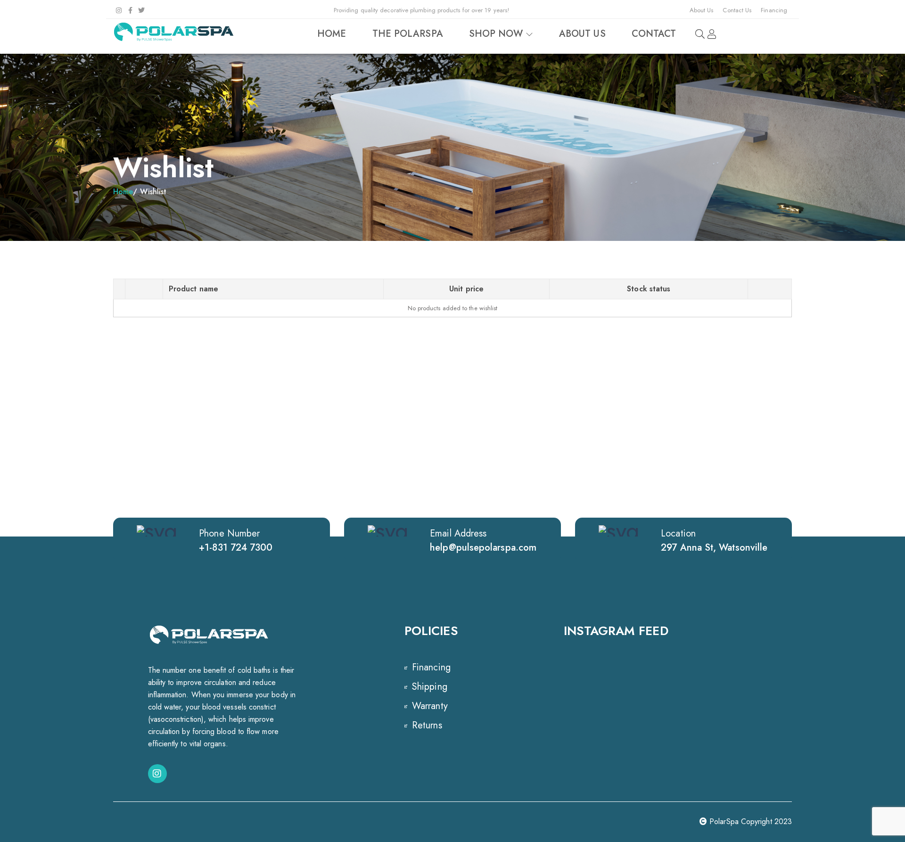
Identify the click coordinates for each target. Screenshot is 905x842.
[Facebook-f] (130, 10)
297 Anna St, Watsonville (714, 547)
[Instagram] (118, 10)
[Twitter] (141, 10)
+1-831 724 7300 (235, 547)
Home (123, 191)
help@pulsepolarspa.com (483, 547)
